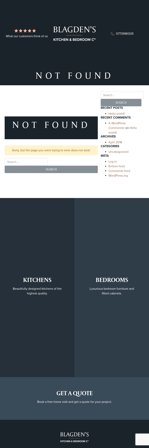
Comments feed (119, 171)
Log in (112, 162)
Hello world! (116, 114)
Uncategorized (118, 152)
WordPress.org (118, 176)
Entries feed (116, 166)
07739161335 (124, 34)
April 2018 (115, 142)
